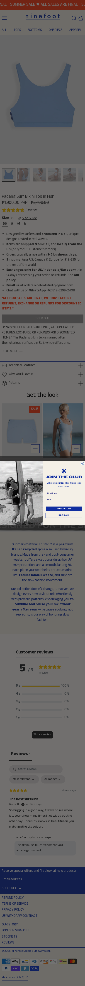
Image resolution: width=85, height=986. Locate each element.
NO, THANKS (63, 515)
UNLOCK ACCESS (64, 508)
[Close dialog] (82, 463)
